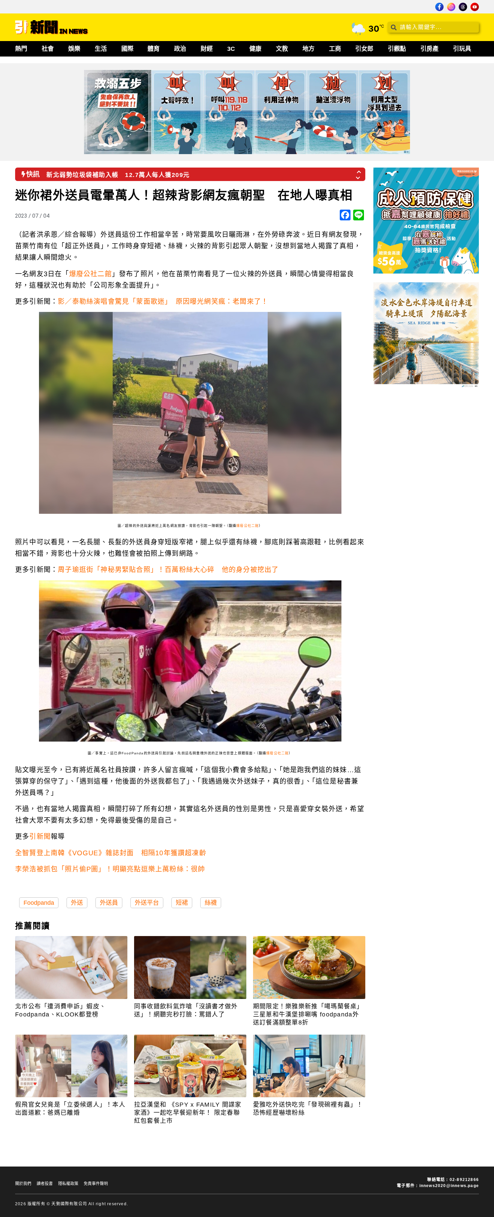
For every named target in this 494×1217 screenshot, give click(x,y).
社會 (48, 48)
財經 (207, 48)
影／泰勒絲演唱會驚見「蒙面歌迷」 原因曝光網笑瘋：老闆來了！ (163, 301)
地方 (308, 48)
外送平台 (147, 902)
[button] (359, 170)
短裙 (182, 902)
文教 (282, 48)
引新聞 (40, 836)
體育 (154, 48)
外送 (77, 902)
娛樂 (74, 48)
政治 (180, 48)
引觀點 (397, 48)
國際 (127, 48)
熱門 (21, 48)
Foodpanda (39, 902)
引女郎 (364, 48)
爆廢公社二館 (90, 274)
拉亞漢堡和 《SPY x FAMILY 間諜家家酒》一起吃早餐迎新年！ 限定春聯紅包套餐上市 (188, 1112)
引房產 (429, 48)
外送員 (109, 902)
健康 (255, 48)
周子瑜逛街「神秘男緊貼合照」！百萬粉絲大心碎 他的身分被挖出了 (168, 569)
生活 (101, 48)
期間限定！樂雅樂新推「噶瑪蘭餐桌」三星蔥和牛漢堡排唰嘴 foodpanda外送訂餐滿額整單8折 (308, 1014)
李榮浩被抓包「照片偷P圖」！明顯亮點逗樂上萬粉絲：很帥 (110, 869)
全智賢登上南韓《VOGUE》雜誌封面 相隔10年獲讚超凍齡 (110, 853)
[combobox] (433, 27)
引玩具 (462, 48)
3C (231, 48)
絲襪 (211, 902)
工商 (335, 48)
